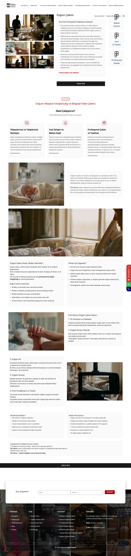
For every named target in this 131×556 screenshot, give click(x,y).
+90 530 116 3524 (96, 523)
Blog (13, 526)
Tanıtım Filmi (35, 516)
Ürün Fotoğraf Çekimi (66, 526)
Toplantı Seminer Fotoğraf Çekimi (70, 533)
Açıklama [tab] (65, 99)
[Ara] (123, 16)
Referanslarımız (17, 523)
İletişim (14, 530)
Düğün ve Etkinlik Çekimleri (113, 16)
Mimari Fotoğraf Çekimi (67, 519)
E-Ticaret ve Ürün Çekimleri (99, 5)
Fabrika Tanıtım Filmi (37, 519)
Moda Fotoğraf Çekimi (66, 530)
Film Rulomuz (24, 5)
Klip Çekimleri (35, 526)
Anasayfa (15, 516)
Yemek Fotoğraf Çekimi (67, 536)
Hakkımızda (33, 5)
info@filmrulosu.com (98, 527)
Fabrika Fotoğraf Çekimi (67, 516)
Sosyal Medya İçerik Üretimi (82, 5)
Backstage (34, 530)
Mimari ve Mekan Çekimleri (116, 5)
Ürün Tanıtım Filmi (36, 523)
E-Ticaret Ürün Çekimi (66, 523)
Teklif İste (81, 84)
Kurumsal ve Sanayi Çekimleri (48, 5)
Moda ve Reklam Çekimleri (65, 5)
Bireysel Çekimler (99, 16)
